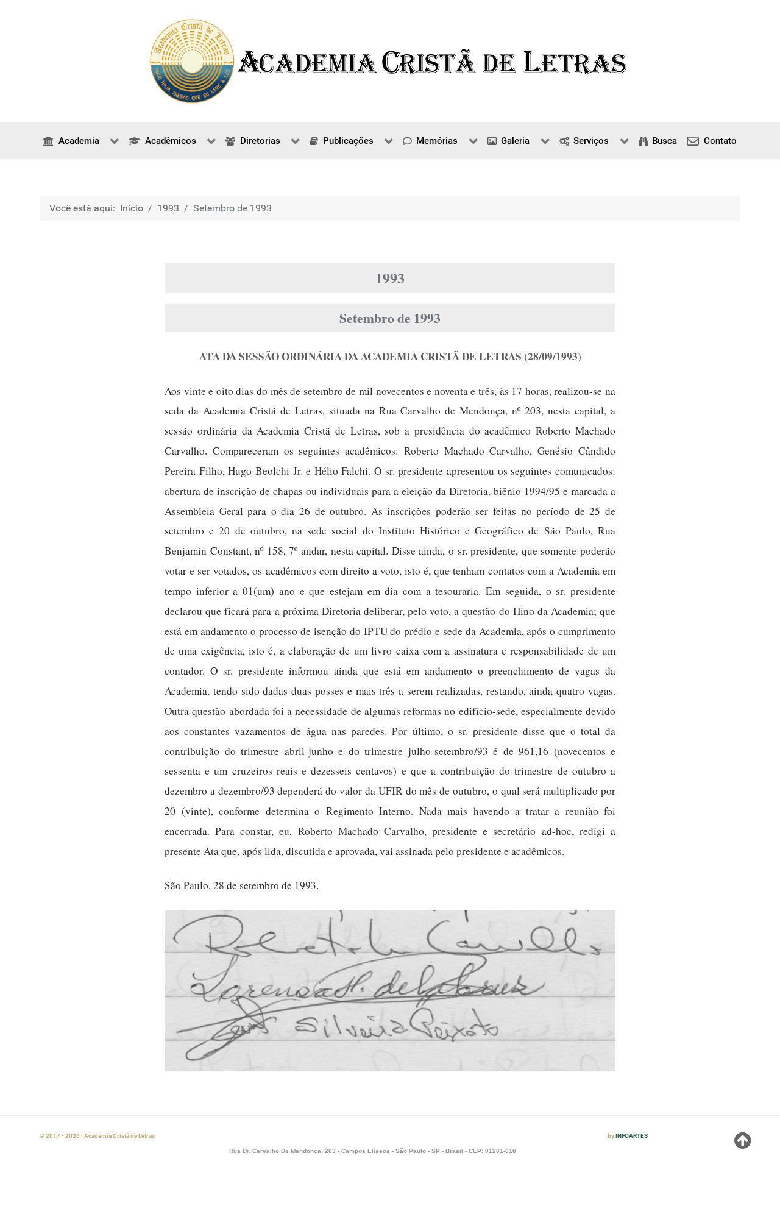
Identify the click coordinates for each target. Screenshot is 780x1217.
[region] (390, 61)
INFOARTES (631, 1135)
